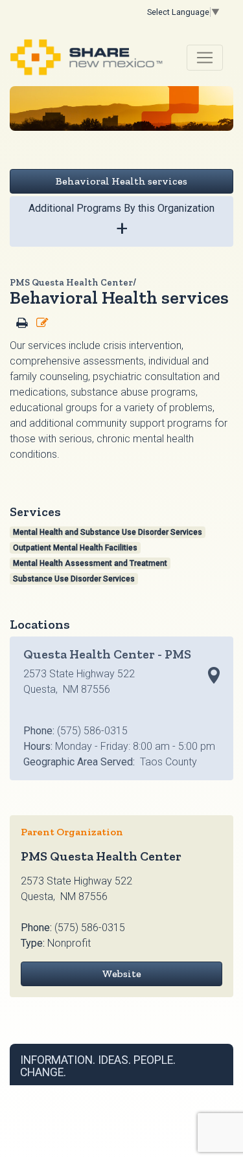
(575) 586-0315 (89, 927)
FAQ (170, 1089)
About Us (143, 1089)
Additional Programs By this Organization (121, 221)
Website (121, 973)
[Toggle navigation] (205, 58)
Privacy (111, 1089)
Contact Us (199, 1089)
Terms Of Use (72, 1089)
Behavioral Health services (121, 181)
